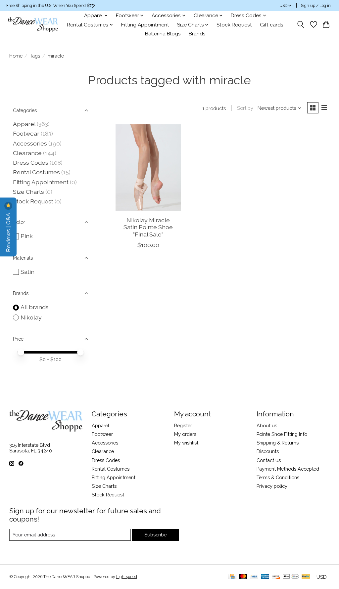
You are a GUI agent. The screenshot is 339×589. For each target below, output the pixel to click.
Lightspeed (126, 576)
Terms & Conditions (278, 477)
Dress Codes (30, 162)
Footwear (26, 133)
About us (267, 425)
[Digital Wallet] (291, 577)
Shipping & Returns (278, 442)
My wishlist (186, 442)
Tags (35, 56)
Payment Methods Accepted (288, 469)
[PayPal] (306, 577)
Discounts (268, 451)
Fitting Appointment (145, 25)
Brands (197, 34)
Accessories (30, 143)
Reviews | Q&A (8, 231)
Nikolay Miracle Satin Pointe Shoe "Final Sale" (148, 227)
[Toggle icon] (300, 24)
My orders (185, 434)
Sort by (245, 108)
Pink (27, 235)
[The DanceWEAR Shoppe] (33, 24)
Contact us (269, 460)
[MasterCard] (243, 577)
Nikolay (31, 317)
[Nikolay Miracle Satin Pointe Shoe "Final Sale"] (148, 167)
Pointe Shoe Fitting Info (282, 434)
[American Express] (265, 577)
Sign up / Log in (316, 5)
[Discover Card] (276, 577)
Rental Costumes (36, 172)
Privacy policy (272, 486)
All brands (35, 307)
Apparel (24, 123)
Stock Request (234, 25)
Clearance (27, 152)
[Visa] (254, 577)
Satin (27, 271)
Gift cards (271, 25)
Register (183, 425)
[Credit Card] (232, 577)
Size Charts (28, 191)
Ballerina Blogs (163, 34)
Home (16, 56)
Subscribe (155, 534)
